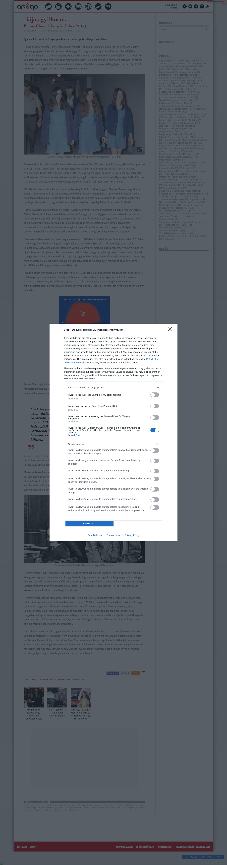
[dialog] (113, 432)
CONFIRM (89, 523)
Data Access (113, 535)
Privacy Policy (132, 535)
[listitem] (113, 387)
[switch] (154, 394)
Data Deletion (95, 535)
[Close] (171, 330)
